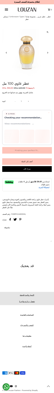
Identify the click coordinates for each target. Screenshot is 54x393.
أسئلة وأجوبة (26, 346)
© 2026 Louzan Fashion (11, 390)
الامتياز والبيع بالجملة (27, 295)
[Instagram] (15, 386)
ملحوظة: (7, 228)
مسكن (5, 17)
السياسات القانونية (27, 315)
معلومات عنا (27, 336)
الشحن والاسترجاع (27, 325)
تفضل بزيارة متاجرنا (27, 301)
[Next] (47, 53)
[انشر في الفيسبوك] (10, 220)
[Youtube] (11, 386)
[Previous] (6, 53)
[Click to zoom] (47, 32)
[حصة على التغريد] (15, 220)
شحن (20, 93)
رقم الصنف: (6, 214)
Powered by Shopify (30, 390)
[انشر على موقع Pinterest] (20, 220)
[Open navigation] (7, 9)
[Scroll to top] (48, 386)
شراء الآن (27, 169)
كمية (4, 101)
